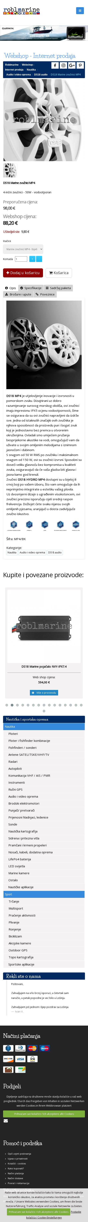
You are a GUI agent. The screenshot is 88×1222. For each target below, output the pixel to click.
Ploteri (13, 734)
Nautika (31, 69)
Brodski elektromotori (23, 803)
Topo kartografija (20, 957)
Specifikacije (32, 288)
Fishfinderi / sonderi (22, 748)
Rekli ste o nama (23, 976)
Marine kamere (18, 873)
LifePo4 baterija (19, 859)
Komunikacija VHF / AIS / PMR (29, 775)
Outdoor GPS (17, 950)
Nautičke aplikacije (20, 887)
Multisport (15, 908)
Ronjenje (14, 929)
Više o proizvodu (71, 692)
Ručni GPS (15, 789)
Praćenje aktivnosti (21, 915)
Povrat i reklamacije (17, 1183)
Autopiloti (15, 768)
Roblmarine (12, 64)
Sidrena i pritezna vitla (23, 838)
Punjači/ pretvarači (21, 810)
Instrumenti (16, 782)
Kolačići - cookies (16, 1163)
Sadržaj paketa (60, 288)
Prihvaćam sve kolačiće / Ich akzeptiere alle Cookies (44, 1114)
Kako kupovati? (15, 1168)
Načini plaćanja (15, 1173)
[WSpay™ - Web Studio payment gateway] (33, 1060)
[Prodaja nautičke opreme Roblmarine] (21, 10)
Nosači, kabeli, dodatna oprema (30, 852)
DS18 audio (40, 74)
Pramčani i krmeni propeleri (27, 845)
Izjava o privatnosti (17, 1158)
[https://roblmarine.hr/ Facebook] (54, 64)
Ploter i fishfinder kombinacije (29, 741)
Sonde (12, 824)
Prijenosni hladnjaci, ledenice (28, 817)
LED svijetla (16, 866)
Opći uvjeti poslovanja (18, 1153)
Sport (8, 894)
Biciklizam (15, 936)
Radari (12, 761)
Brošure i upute (19, 294)
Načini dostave (14, 1178)
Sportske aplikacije (21, 964)
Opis (12, 288)
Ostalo (13, 880)
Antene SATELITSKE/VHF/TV (28, 754)
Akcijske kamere (19, 943)
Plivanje (13, 922)
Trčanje (13, 901)
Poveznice (46, 294)
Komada (8, 259)
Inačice (7, 241)
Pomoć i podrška (22, 1143)
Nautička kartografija (22, 831)
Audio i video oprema (18, 74)
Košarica (61, 272)
